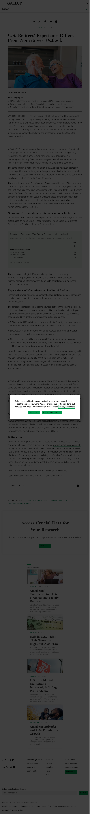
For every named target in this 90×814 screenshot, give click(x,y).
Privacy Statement (67, 407)
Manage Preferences (51, 412)
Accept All (34, 412)
